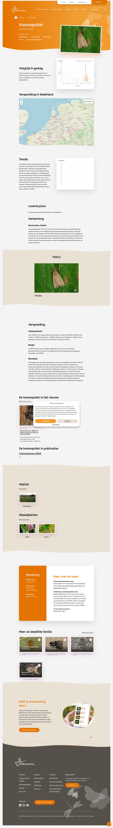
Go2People (52, 816)
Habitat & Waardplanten (34, 39)
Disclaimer (85, 816)
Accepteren (45, 421)
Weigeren (67, 421)
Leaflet (83, 98)
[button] (21, 100)
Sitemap (91, 816)
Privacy (78, 816)
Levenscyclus (35, 37)
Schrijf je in (72, 785)
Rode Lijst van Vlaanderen (71, 351)
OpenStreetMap (87, 98)
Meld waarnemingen (44, 802)
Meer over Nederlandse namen (68, 586)
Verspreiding (23, 37)
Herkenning (47, 37)
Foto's (21, 39)
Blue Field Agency (70, 816)
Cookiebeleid (55, 424)
